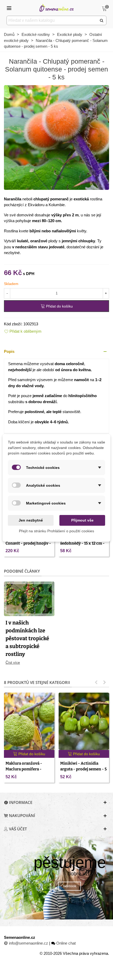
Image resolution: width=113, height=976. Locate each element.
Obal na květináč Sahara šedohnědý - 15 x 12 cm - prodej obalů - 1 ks (82, 543)
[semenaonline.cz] (56, 8)
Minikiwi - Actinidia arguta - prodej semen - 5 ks (83, 769)
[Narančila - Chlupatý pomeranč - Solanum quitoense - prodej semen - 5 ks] (56, 137)
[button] (56, 351)
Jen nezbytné (31, 520)
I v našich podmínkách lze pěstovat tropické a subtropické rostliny (27, 638)
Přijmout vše (82, 520)
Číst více (13, 662)
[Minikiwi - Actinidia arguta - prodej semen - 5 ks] (84, 721)
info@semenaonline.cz (28, 943)
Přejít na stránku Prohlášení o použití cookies (56, 531)
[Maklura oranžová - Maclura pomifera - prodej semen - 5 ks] (29, 721)
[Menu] (9, 8)
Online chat (66, 943)
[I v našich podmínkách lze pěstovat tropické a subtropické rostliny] (29, 598)
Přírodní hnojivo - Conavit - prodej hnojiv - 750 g (28, 543)
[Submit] (101, 20)
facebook (69, 886)
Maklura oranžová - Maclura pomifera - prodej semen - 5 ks (24, 769)
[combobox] (52, 20)
